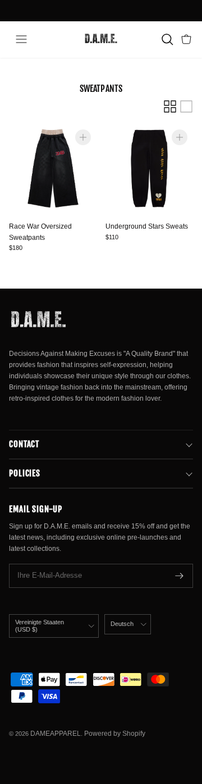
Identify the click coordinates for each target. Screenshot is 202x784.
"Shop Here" (131, 14)
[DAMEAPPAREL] (101, 39)
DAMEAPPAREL (55, 733)
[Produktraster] (170, 106)
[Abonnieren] (179, 576)
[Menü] (21, 39)
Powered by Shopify (114, 733)
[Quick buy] (83, 137)
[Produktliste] (186, 106)
